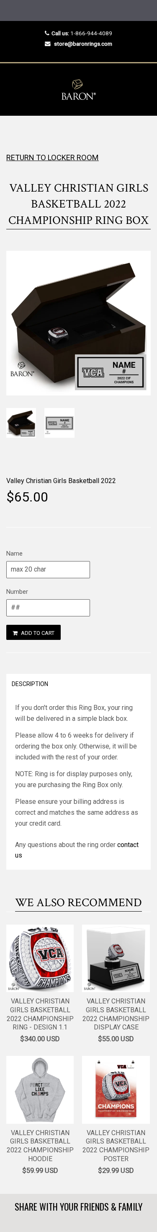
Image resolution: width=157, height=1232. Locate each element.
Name (14, 553)
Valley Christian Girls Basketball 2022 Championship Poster (115, 1146)
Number (17, 591)
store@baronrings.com (83, 43)
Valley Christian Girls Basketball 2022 (61, 481)
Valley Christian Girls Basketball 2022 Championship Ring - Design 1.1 (40, 1014)
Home (13, 132)
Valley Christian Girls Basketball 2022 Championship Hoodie (40, 1146)
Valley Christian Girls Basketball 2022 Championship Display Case (115, 1014)
